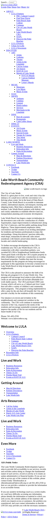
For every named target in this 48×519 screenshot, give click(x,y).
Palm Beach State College (21, 339)
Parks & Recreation (24, 151)
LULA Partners (17, 14)
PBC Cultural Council (25, 16)
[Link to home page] (9, 5)
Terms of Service (29, 514)
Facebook (15, 167)
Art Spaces (20, 69)
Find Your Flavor (23, 18)
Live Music (21, 89)
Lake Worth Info (23, 163)
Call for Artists (22, 66)
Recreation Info (12, 352)
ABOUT (9, 11)
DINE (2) (15, 124)
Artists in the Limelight (21, 63)
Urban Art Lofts (17, 46)
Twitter (14, 169)
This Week (20, 137)
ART (13, 53)
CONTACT (11, 165)
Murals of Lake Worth (25, 73)
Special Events (22, 133)
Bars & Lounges (23, 117)
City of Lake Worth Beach (22, 343)
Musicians (20, 87)
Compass (20, 25)
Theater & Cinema (23, 135)
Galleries (20, 57)
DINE (13, 114)
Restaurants (21, 119)
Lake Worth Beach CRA (21, 346)
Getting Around (17, 153)
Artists (19, 55)
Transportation (22, 160)
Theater (19, 59)
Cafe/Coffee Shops (24, 121)
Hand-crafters (21, 105)
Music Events (21, 92)
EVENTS (15, 126)
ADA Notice (12, 517)
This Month (21, 140)
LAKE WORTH (13, 142)
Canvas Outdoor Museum (28, 79)
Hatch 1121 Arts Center (15, 413)
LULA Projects (17, 43)
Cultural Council (18, 336)
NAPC (19, 37)
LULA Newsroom (18, 48)
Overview (10, 332)
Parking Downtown (24, 158)
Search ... (5, 2)
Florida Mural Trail (14, 375)
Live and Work (17, 144)
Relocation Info (22, 149)
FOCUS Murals (28, 75)
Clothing (19, 101)
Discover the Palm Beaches (22, 350)
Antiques (20, 98)
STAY (14, 94)
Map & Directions (23, 156)
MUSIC (14, 85)
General (19, 103)
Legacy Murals (28, 82)
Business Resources (24, 147)
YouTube (15, 172)
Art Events (20, 128)
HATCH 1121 (22, 71)
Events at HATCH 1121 (16, 377)
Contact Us (15, 174)
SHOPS (14, 96)
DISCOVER (11, 50)
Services (19, 108)
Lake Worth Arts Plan (15, 415)
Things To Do (12, 373)
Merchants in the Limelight (23, 111)
